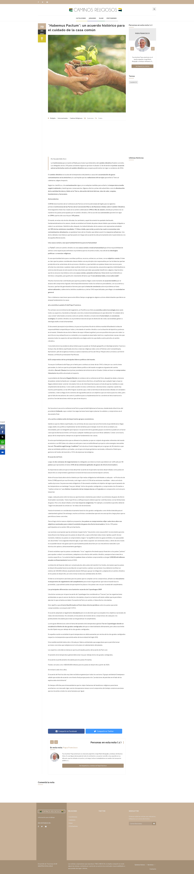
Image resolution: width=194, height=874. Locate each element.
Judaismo (92, 18)
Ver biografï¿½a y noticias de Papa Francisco (93, 765)
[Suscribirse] (154, 823)
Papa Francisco (70, 748)
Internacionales (63, 118)
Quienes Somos (140, 865)
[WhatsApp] (2, 442)
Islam (101, 18)
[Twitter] (43, 2)
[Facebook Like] (2, 426)
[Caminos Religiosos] (97, 9)
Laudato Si (133, 82)
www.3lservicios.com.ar (45, 866)
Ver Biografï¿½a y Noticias (142, 66)
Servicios (151, 865)
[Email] (2, 447)
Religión (53, 118)
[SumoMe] (2, 452)
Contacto (153, 869)
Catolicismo (81, 18)
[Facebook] (39, 2)
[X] (2, 437)
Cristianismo (111, 18)
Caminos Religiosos (76, 118)
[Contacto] (47, 2)
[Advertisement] (87, 139)
